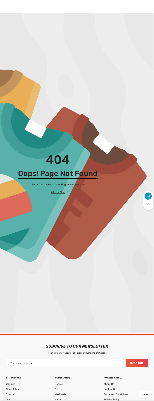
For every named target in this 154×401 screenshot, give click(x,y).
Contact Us (110, 389)
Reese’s (59, 384)
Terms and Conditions (116, 394)
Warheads (60, 394)
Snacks (10, 394)
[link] (58, 192)
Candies (10, 384)
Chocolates (12, 389)
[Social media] (148, 204)
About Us (109, 384)
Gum (8, 399)
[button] (148, 212)
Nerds (58, 389)
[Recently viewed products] (148, 196)
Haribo (58, 399)
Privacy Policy (111, 399)
